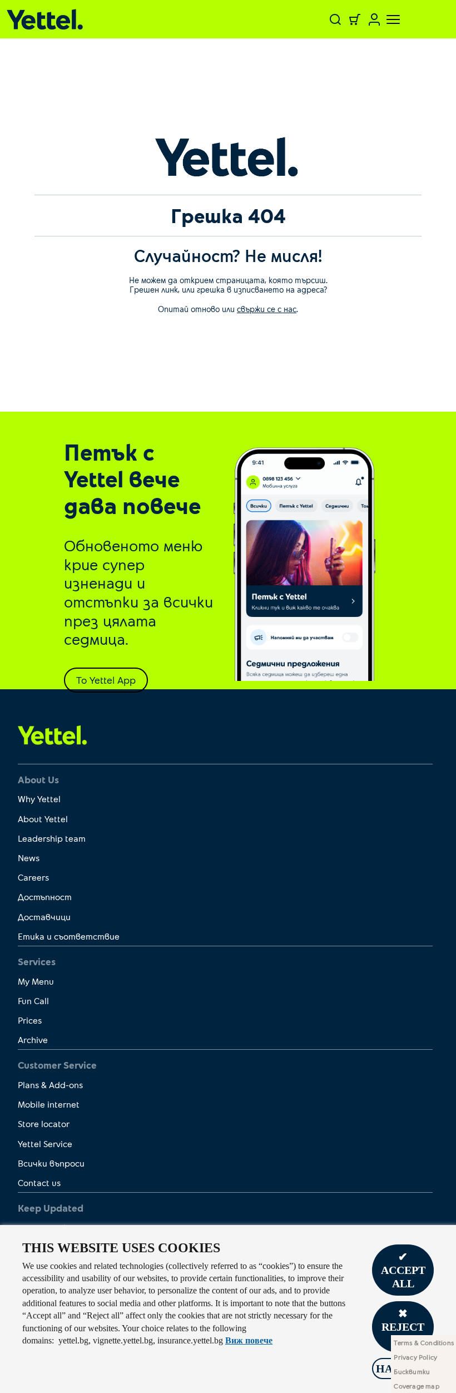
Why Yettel (39, 798)
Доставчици (44, 916)
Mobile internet (49, 1104)
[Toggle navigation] (386, 19)
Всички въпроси (51, 1163)
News (28, 857)
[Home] (82, 19)
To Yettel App (106, 680)
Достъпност (45, 896)
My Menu (36, 981)
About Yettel (43, 818)
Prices (30, 1020)
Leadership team (52, 838)
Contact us (39, 1182)
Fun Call (33, 1000)
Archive (33, 1039)
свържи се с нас (266, 309)
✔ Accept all (403, 1270)
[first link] (52, 734)
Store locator (44, 1123)
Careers (33, 877)
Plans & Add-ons (50, 1084)
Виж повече (248, 1340)
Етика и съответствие (69, 936)
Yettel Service (45, 1143)
